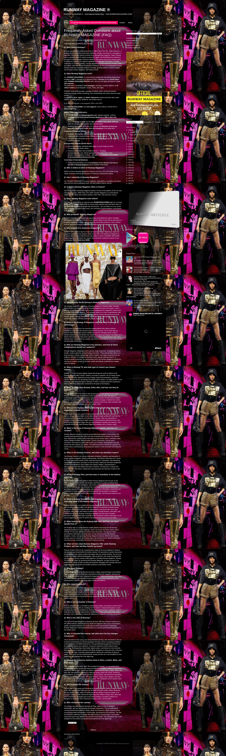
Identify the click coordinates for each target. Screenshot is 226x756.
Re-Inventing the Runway (141, 300)
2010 (129, 181)
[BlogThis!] (71, 723)
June (131, 132)
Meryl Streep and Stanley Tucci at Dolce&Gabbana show (143, 289)
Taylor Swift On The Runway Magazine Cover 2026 (144, 134)
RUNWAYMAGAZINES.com (103, 202)
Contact (122, 22)
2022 (129, 149)
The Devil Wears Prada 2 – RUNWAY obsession (147, 267)
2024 (129, 146)
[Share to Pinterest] (76, 723)
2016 (129, 165)
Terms (130, 22)
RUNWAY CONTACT (132, 43)
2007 (129, 183)
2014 (129, 170)
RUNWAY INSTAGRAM (133, 47)
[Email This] (69, 723)
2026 (129, 130)
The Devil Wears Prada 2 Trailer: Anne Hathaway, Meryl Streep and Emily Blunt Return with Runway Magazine (147, 278)
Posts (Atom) (76, 734)
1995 (173, 224)
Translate (157, 122)
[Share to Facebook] (74, 723)
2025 (129, 144)
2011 (129, 178)
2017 (129, 162)
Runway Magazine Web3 (136, 222)
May (131, 138)
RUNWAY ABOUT (131, 40)
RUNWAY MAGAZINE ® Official (135, 38)
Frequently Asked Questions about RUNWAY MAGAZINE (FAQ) (93, 22)
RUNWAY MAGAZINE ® (87, 9)
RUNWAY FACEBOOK (133, 45)
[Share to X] (72, 723)
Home (93, 730)
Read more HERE (84, 240)
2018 (129, 160)
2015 (129, 167)
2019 (129, 157)
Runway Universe (152, 214)
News (66, 22)
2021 (129, 152)
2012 (129, 175)
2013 (129, 173)
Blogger (127, 743)
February (132, 140)
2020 (129, 154)
